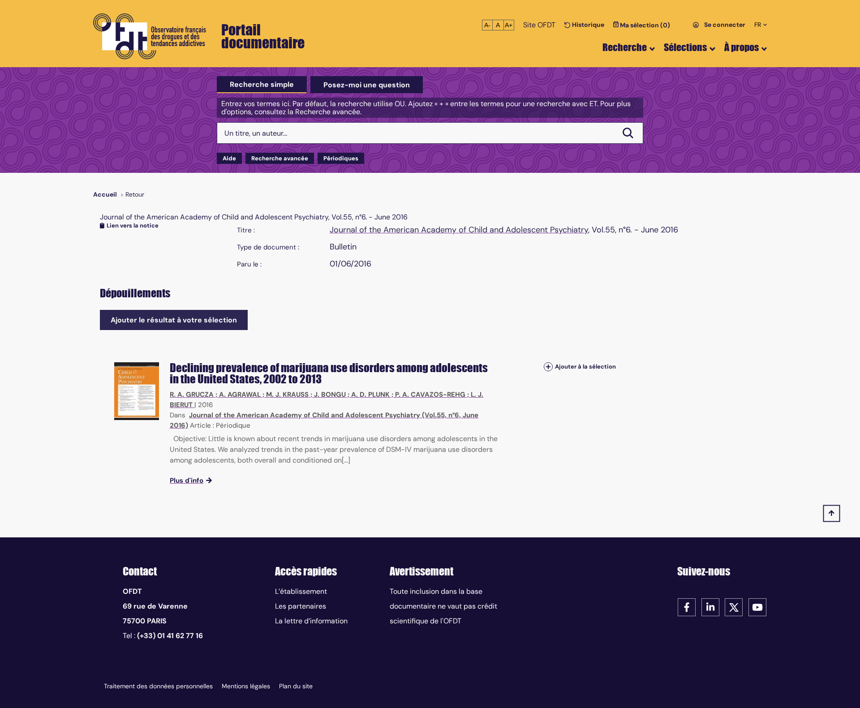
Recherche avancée (279, 158)
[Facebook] (687, 606)
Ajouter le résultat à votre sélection (174, 320)
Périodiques (340, 158)
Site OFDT (539, 25)
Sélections (685, 47)
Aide (229, 158)
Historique (587, 25)
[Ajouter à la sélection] (548, 367)
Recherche (624, 47)
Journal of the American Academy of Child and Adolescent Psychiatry (459, 229)
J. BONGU (330, 394)
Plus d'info (186, 480)
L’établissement (301, 591)
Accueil (105, 194)
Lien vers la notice (133, 225)
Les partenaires (300, 606)
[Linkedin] (710, 606)
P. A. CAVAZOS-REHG (430, 394)
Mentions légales (246, 686)
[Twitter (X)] (734, 606)
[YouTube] (757, 606)
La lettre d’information (311, 621)
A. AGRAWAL (240, 394)
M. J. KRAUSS (287, 394)
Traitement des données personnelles (158, 686)
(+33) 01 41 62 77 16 (170, 635)
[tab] (262, 84)
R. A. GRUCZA (192, 394)
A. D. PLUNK (370, 394)
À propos (741, 47)
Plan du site (296, 686)
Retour (134, 194)
